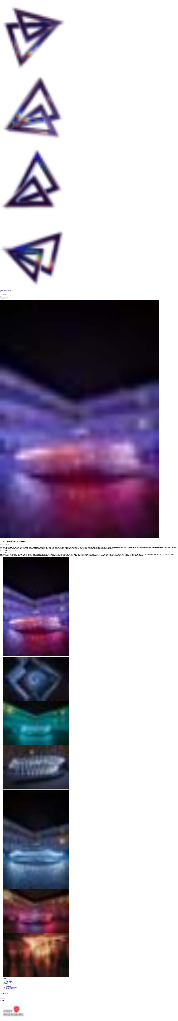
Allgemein (5, 978)
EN (1, 296)
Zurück (1, 299)
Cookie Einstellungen (10, 988)
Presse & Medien (9, 982)
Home (1, 291)
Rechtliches (5, 983)
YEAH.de (2, 998)
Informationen (9, 979)
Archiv (4, 294)
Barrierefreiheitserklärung (11, 987)
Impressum (8, 984)
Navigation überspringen (5, 290)
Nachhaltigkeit (9, 981)
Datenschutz (8, 986)
